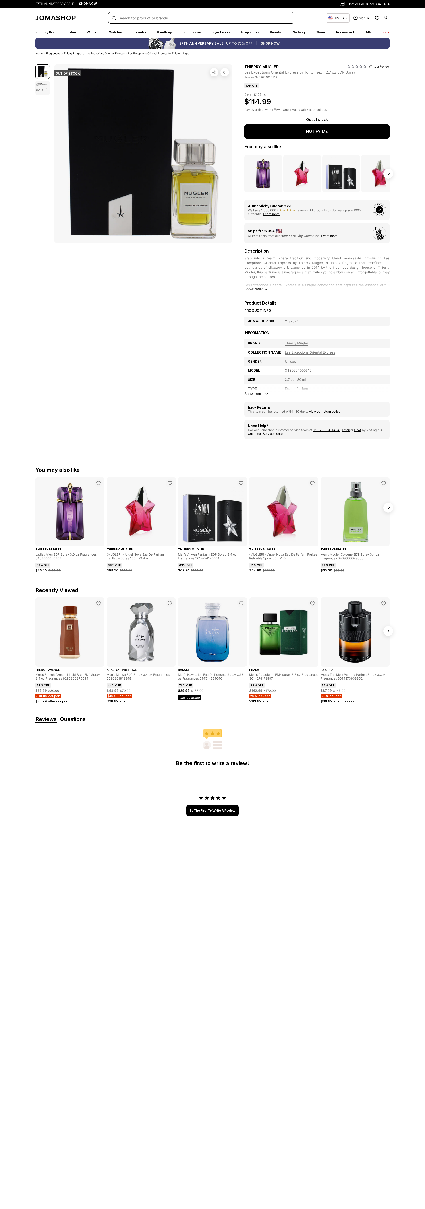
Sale (386, 32)
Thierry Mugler (73, 53)
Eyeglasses (221, 32)
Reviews (46, 719)
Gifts (368, 32)
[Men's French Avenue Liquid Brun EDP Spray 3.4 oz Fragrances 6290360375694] (98, 603)
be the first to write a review (212, 810)
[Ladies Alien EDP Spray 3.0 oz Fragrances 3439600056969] (98, 483)
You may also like (262, 146)
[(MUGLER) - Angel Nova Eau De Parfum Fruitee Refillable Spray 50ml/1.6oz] (312, 483)
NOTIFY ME (317, 131)
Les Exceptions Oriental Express (105, 53)
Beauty (275, 32)
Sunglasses (193, 32)
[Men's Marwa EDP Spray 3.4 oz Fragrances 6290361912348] (170, 603)
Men (72, 32)
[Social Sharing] (214, 72)
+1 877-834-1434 (326, 430)
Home (39, 53)
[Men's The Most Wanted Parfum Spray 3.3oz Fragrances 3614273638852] (383, 603)
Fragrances (250, 32)
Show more (253, 289)
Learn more (271, 214)
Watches (116, 32)
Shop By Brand (46, 32)
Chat (357, 430)
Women (92, 32)
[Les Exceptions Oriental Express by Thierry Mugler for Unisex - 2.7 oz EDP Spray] (224, 72)
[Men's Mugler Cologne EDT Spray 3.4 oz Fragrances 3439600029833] (383, 483)
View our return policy (324, 411)
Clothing (298, 32)
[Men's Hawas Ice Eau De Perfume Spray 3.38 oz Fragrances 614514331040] (241, 603)
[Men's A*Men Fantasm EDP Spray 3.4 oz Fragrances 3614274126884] (241, 483)
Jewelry (139, 32)
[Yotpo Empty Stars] (357, 66)
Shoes (321, 32)
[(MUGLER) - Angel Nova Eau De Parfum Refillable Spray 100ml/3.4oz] (170, 483)
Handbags (165, 32)
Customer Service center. (266, 433)
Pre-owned (345, 32)
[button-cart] (385, 18)
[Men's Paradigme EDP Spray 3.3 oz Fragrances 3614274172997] (312, 603)
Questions (73, 719)
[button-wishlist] (377, 18)
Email (346, 430)
